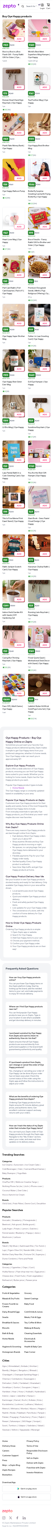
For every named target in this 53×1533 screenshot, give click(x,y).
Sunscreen (18, 1165)
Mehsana (15, 1408)
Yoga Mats (21, 1173)
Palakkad (21, 1413)
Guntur (17, 1387)
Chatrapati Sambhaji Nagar (26, 1374)
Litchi (26, 1186)
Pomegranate (29, 1220)
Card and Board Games (34, 1169)
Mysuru (33, 1408)
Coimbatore (16, 1379)
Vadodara (31, 1425)
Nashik (5, 1413)
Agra (4, 1366)
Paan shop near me (24, 1272)
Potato (17, 1229)
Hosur (21, 1391)
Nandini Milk (29, 1250)
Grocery (5, 1267)
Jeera (36, 1233)
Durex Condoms (9, 1259)
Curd (31, 1267)
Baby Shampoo (8, 1173)
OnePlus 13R (8, 1182)
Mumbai (24, 1408)
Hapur (35, 1387)
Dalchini (33, 1229)
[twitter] (12, 1517)
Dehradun (6, 1383)
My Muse (13, 1246)
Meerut (5, 1408)
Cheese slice (7, 1276)
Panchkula (31, 1413)
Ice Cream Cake (32, 1165)
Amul (38, 1250)
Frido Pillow (18, 1203)
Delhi (15, 1383)
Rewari (5, 1421)
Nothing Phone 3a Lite (12, 1186)
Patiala (5, 1417)
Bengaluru (23, 1370)
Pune (34, 1417)
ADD (19, 39)
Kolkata (32, 1400)
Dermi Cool (30, 1203)
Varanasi (6, 1430)
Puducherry (25, 1417)
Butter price (19, 1280)
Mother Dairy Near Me (12, 1254)
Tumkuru (13, 1425)
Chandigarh (7, 1374)
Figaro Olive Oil (15, 1250)
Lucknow (19, 1404)
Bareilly (5, 1370)
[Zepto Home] (9, 6)
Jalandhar (21, 1396)
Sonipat (36, 1421)
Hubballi (29, 1391)
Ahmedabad (13, 1366)
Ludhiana (29, 1404)
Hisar (14, 1391)
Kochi (24, 1400)
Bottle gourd (28, 1224)
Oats (20, 1169)
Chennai (6, 1379)
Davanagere (29, 1379)
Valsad (40, 1425)
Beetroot (6, 1224)
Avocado (6, 1220)
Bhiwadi (33, 1370)
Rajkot (41, 1417)
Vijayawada (24, 1430)
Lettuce (17, 1237)
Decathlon (41, 1203)
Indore (5, 1396)
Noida (12, 1413)
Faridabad (24, 1383)
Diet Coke (22, 1190)
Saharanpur (15, 1421)
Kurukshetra (7, 1404)
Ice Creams (7, 1165)
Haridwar (6, 1391)
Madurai (38, 1404)
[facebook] (19, 1517)
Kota (39, 1400)
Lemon (25, 1229)
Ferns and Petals (26, 1259)
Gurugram (26, 1387)
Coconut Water (9, 1190)
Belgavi (13, 1370)
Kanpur (30, 1396)
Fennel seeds (8, 1233)
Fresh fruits (20, 1276)
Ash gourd (16, 1224)
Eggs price (39, 1272)
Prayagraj (14, 1417)
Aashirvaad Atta (26, 1246)
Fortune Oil (29, 1254)
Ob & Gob (6, 1203)
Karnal (17, 1400)
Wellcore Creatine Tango (26, 1182)
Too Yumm (40, 1246)
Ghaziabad (34, 1383)
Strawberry (16, 1220)
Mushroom (7, 1237)
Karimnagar (7, 1400)
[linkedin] (26, 1517)
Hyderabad (39, 1391)
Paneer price (31, 1280)
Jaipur (12, 1396)
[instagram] (5, 1517)
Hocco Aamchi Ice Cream (13, 1195)
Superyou (40, 1254)
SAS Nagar (27, 1421)
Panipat (41, 1413)
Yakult (5, 1246)
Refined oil (7, 1280)
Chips (24, 1267)
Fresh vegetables (34, 1276)
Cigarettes (15, 1267)
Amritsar (33, 1366)
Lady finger (7, 1229)
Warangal (35, 1430)
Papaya (29, 1233)
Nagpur (41, 1408)
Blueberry (20, 1233)
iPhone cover (36, 1186)
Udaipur (21, 1425)
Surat (4, 1425)
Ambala (24, 1366)
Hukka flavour (8, 1272)
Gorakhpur (7, 1387)
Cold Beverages (9, 1169)
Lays (4, 1250)
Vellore (14, 1430)
